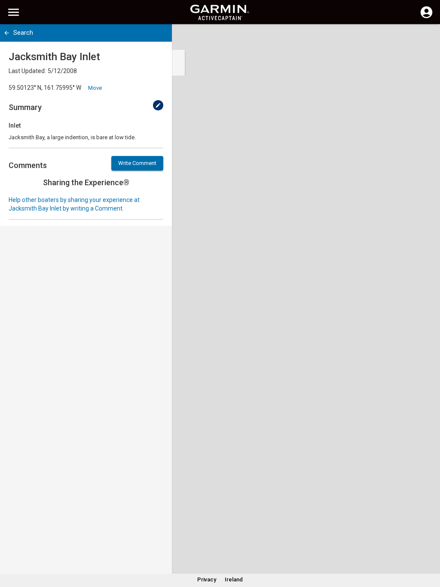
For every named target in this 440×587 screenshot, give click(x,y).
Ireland (234, 579)
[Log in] (426, 17)
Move (95, 88)
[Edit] (158, 105)
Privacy (206, 579)
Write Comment (137, 163)
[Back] (6, 33)
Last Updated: (27, 70)
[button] (429, 547)
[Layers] (425, 38)
